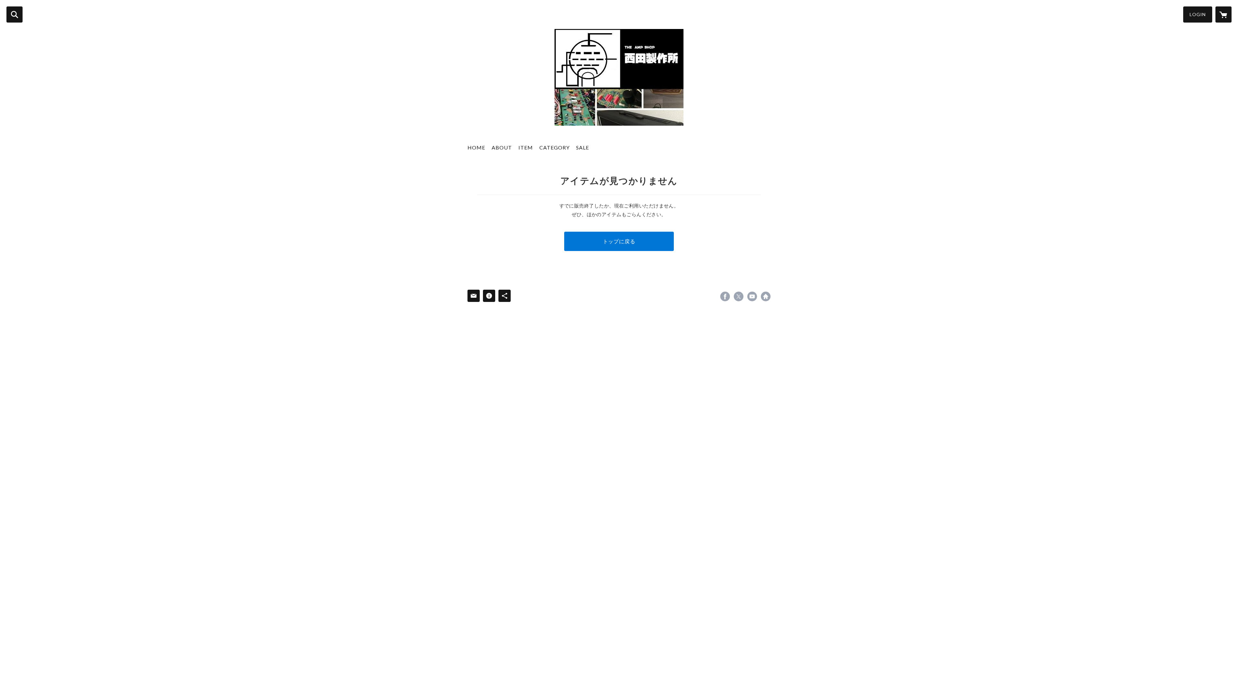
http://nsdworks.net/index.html (766, 296)
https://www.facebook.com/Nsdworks (725, 296)
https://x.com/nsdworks (738, 296)
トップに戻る (619, 241)
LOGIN (1198, 14)
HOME (476, 147)
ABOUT (502, 147)
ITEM (525, 147)
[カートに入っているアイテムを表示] (1223, 14)
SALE (582, 147)
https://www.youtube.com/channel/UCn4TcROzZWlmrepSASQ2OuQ (752, 296)
